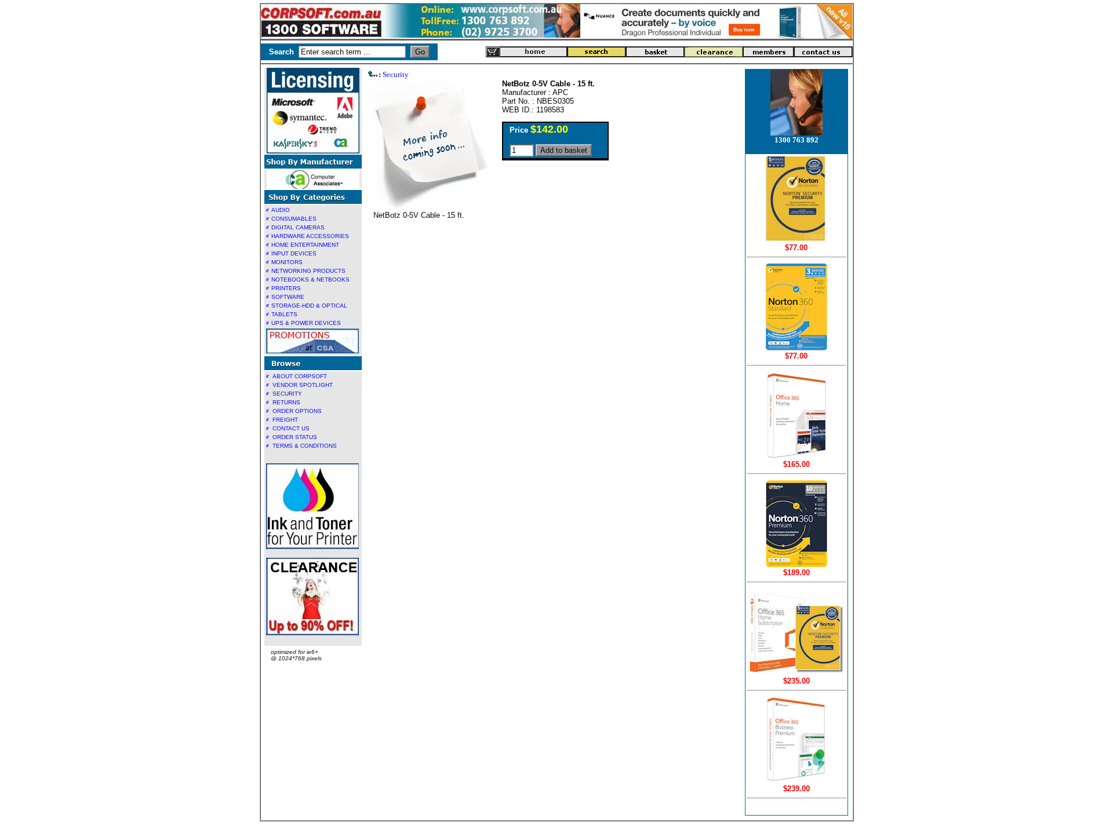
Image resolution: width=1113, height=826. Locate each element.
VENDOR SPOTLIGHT (302, 385)
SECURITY (287, 393)
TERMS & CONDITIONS (304, 446)
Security (396, 74)
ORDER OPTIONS (297, 411)
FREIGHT (285, 419)
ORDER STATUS (294, 437)
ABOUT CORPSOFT (299, 376)
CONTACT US (291, 428)
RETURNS (286, 402)
